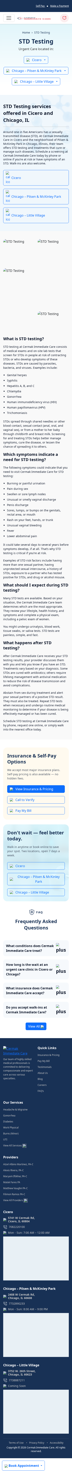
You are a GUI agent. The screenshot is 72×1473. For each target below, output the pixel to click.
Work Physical (11, 1127)
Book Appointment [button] (24, 1465)
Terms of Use (16, 1442)
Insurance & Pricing (48, 1055)
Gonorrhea (9, 1115)
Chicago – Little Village (28, 215)
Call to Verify (24, 800)
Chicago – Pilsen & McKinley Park (36, 196)
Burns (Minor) (11, 1133)
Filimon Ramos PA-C (14, 1194)
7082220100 (17, 1227)
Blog (40, 1079)
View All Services (12, 1145)
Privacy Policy (37, 1442)
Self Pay (40, 6)
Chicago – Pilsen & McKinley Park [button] (37, 71)
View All (34, 1026)
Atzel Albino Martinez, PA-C (18, 1164)
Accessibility (56, 1442)
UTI (5, 1139)
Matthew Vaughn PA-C (15, 1188)
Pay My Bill (23, 810)
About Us (43, 1073)
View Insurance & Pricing (34, 789)
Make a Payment (59, 6)
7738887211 (17, 1380)
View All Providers (13, 1200)
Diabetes (8, 1121)
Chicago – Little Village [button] (37, 81)
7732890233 (17, 1303)
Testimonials (45, 1067)
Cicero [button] (37, 60)
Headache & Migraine (15, 1109)
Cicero (16, 178)
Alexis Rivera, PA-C (13, 1170)
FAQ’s (41, 1091)
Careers (42, 1085)
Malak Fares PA (11, 1182)
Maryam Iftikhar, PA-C (15, 1176)
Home (26, 32)
